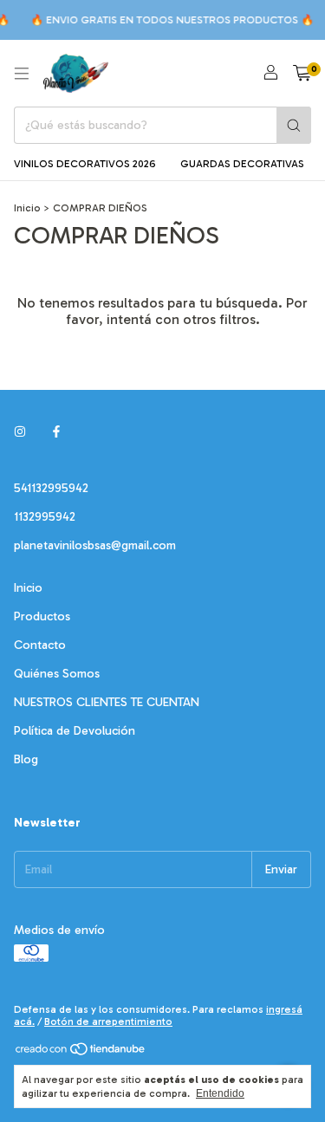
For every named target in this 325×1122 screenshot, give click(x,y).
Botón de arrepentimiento (108, 1021)
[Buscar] (293, 125)
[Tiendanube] (81, 1053)
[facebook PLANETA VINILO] (56, 432)
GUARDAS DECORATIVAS (242, 164)
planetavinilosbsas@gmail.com (95, 545)
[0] (302, 73)
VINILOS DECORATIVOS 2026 (85, 164)
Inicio (27, 208)
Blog (26, 759)
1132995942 (44, 516)
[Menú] (21, 73)
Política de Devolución (74, 730)
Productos (42, 616)
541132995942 (51, 488)
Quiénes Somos (57, 673)
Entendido (220, 1093)
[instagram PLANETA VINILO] (20, 432)
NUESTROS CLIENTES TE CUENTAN (106, 702)
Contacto (40, 645)
